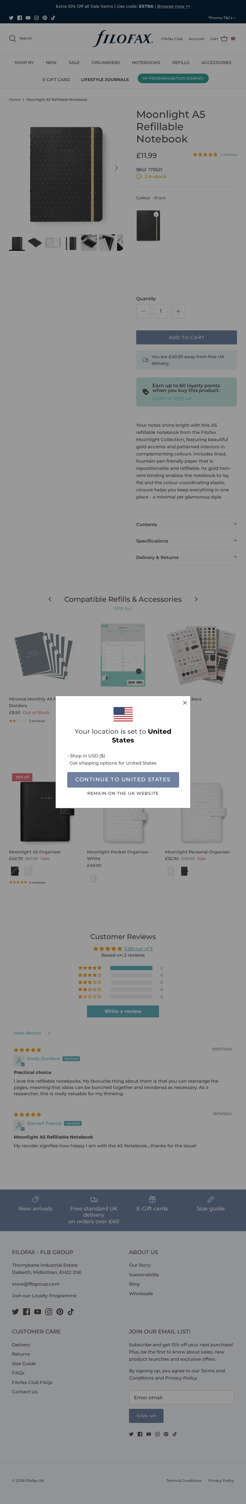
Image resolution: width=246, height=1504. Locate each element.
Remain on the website (123, 793)
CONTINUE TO (122, 779)
